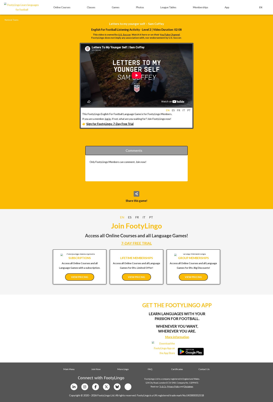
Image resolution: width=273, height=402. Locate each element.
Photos (140, 7)
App (227, 7)
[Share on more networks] (136, 194)
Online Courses (61, 7)
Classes (91, 7)
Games (115, 7)
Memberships (200, 7)
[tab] (167, 110)
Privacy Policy (173, 386)
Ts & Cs (162, 386)
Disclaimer (188, 386)
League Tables (168, 7)
